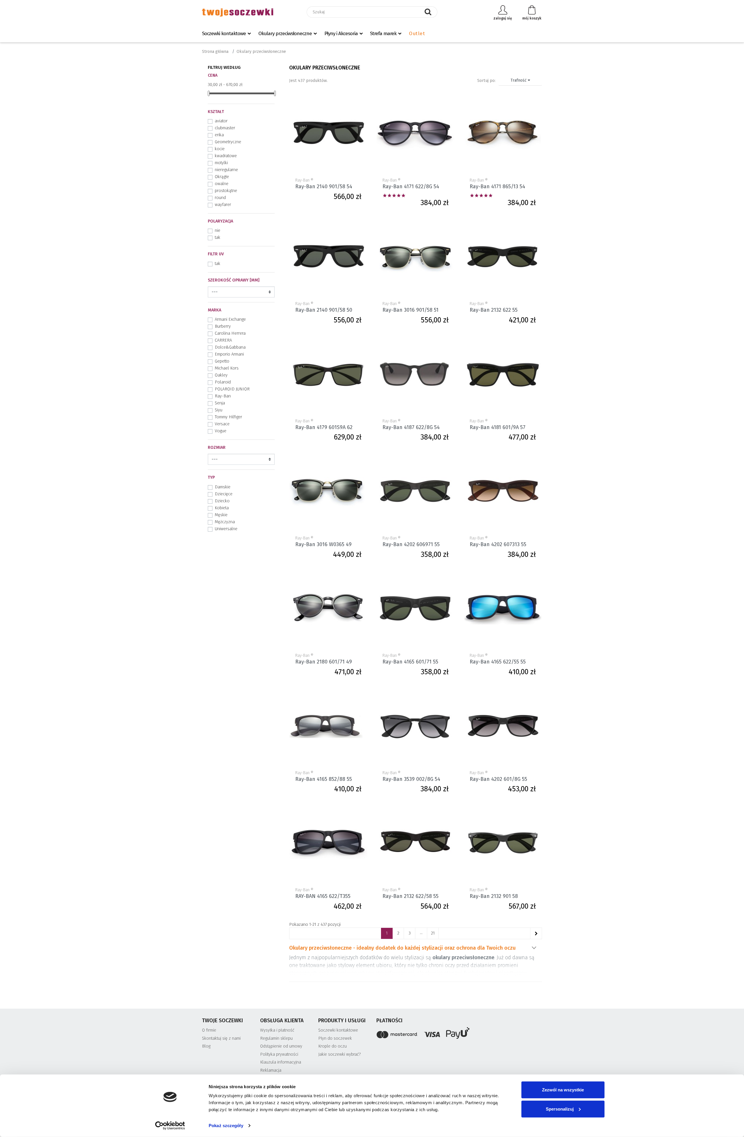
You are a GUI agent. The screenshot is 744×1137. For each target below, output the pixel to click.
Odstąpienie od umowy (281, 1046)
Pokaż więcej (534, 948)
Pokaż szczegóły (226, 1125)
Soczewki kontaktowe (224, 34)
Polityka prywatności (279, 1054)
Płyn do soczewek (335, 1038)
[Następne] (536, 933)
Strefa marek (383, 34)
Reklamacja (270, 1070)
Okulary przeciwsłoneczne (285, 34)
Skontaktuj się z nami (221, 1038)
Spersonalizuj (560, 1108)
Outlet (417, 34)
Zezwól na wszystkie (563, 1089)
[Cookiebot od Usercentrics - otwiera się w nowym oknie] (170, 1125)
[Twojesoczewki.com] (237, 12)
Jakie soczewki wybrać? (339, 1054)
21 (433, 933)
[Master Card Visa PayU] (459, 1034)
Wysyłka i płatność (277, 1030)
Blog (206, 1046)
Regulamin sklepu (276, 1038)
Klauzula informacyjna (280, 1062)
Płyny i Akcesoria (341, 34)
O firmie (209, 1030)
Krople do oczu (332, 1046)
